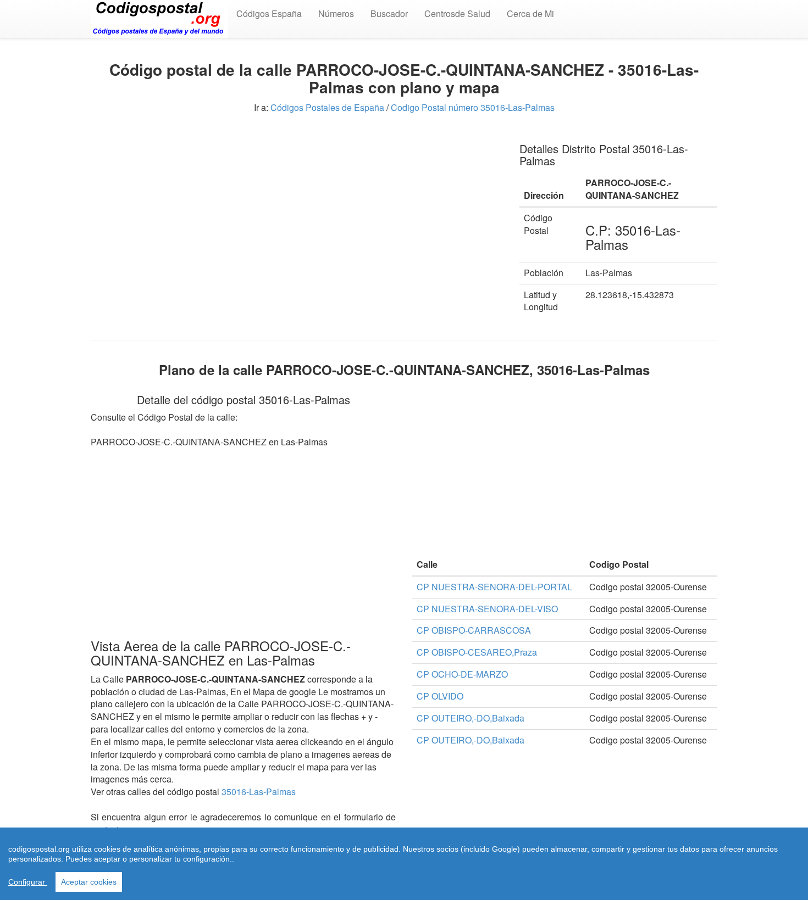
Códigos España (269, 13)
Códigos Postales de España (327, 107)
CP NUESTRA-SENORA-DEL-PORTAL (494, 586)
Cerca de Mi (530, 13)
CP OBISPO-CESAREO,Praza (477, 652)
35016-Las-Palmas (259, 791)
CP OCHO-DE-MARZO (462, 674)
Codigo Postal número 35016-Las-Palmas (473, 107)
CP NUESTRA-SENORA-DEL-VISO (487, 608)
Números (336, 13)
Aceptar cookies (89, 881)
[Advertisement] (297, 209)
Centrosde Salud (457, 13)
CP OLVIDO (440, 696)
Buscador (389, 13)
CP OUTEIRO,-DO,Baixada (470, 718)
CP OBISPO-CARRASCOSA (474, 630)
